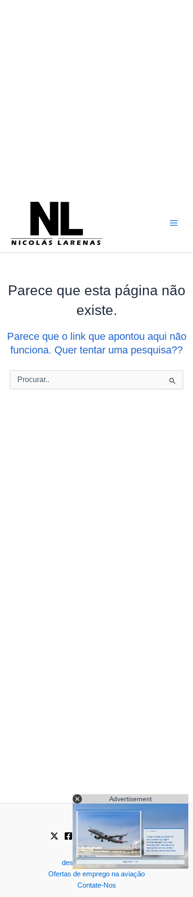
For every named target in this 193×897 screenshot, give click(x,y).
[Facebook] (68, 836)
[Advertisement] (96, 96)
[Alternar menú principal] (174, 223)
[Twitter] (54, 836)
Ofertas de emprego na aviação (96, 874)
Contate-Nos (96, 885)
